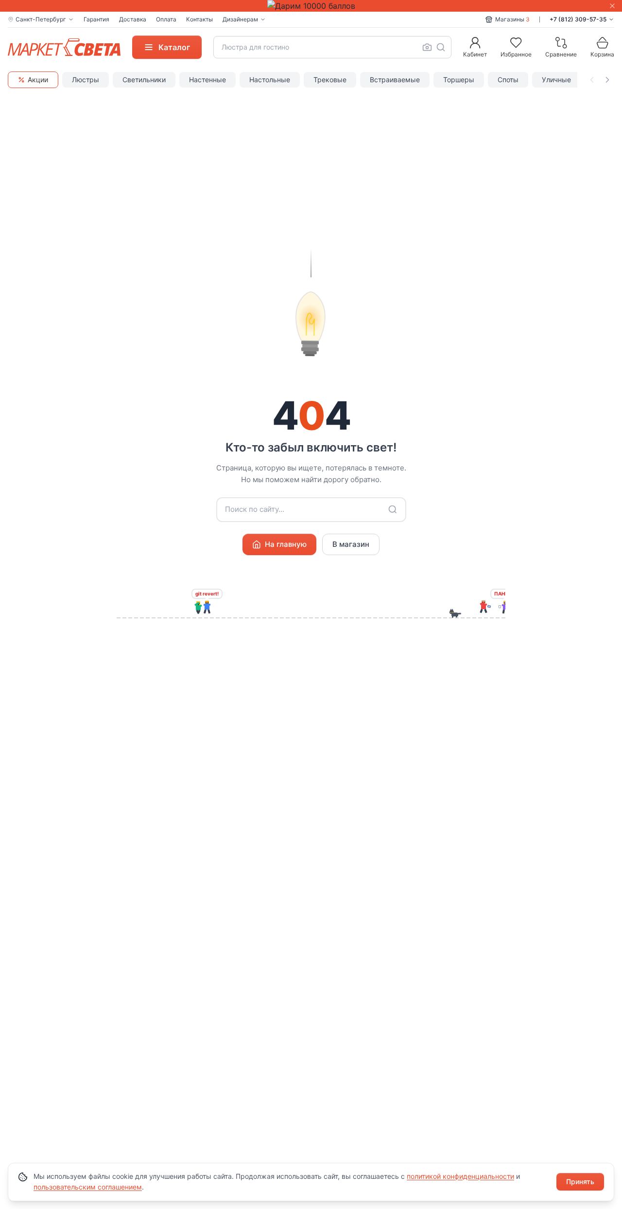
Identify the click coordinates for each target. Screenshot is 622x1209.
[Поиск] (441, 47)
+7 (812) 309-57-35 (578, 19)
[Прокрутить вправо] (607, 80)
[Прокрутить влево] (592, 80)
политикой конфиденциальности (460, 1176)
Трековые (329, 79)
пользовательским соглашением (88, 1187)
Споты (508, 79)
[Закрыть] (612, 6)
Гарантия (96, 19)
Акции (38, 79)
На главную (286, 544)
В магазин (350, 544)
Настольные (269, 79)
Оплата (166, 19)
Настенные (207, 79)
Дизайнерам (240, 19)
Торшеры (458, 79)
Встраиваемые (395, 79)
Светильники (144, 79)
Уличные (556, 79)
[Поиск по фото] (427, 47)
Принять (580, 1181)
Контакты (199, 19)
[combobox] (332, 47)
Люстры (85, 79)
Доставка (132, 19)
